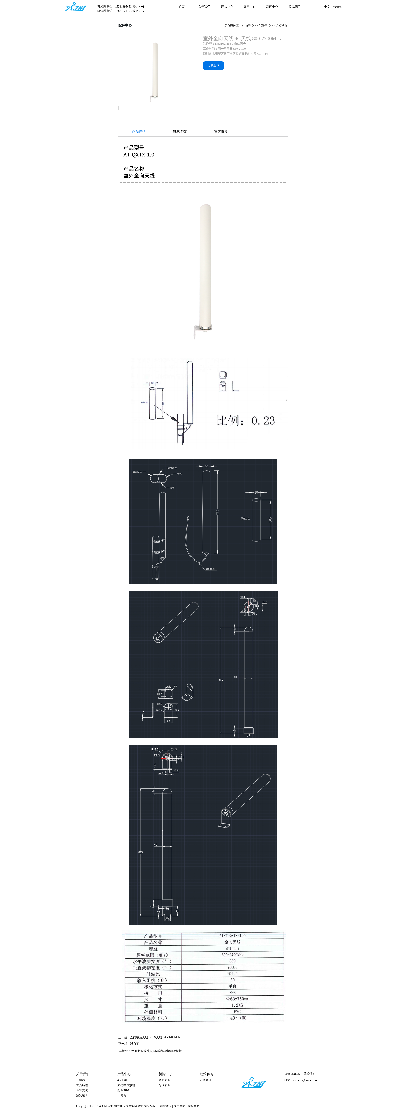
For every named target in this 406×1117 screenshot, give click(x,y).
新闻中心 (272, 6)
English (337, 6)
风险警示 (165, 1106)
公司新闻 (164, 1080)
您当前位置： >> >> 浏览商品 (256, 25)
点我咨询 (213, 65)
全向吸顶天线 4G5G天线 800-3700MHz (155, 1037)
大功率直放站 (126, 1085)
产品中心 (227, 6)
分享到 (122, 1051)
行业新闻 (164, 1085)
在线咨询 (206, 1080)
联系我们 (295, 6)
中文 (327, 6)
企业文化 (82, 1090)
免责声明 (180, 1106)
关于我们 (204, 6)
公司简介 (82, 1080)
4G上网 (122, 1080)
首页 (182, 6)
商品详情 (139, 131)
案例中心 (249, 6)
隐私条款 (194, 1106)
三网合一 (123, 1095)
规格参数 (180, 131)
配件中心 (125, 25)
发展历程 (82, 1085)
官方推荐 (221, 131)
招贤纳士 (82, 1095)
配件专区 (123, 1090)
